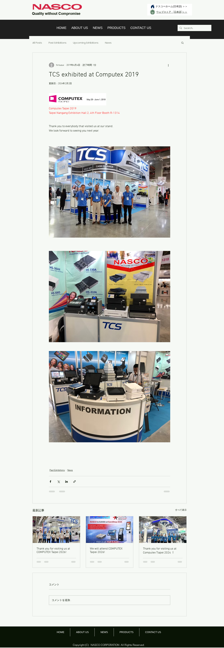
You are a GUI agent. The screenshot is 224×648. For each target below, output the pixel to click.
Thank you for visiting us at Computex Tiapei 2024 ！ (159, 550)
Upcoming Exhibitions (85, 42)
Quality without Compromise (56, 13)
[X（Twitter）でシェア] (58, 481)
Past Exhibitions (57, 42)
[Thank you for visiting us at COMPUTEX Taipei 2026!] (56, 529)
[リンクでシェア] (74, 481)
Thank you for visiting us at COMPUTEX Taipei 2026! (53, 550)
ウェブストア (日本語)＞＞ (171, 12)
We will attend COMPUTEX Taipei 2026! (106, 550)
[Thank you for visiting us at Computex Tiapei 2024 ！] (162, 529)
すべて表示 (181, 510)
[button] (182, 42)
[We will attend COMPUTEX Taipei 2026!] (109, 529)
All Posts (37, 42)
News (108, 42)
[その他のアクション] (168, 65)
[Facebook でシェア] (50, 481)
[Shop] (152, 12)
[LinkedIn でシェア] (66, 481)
